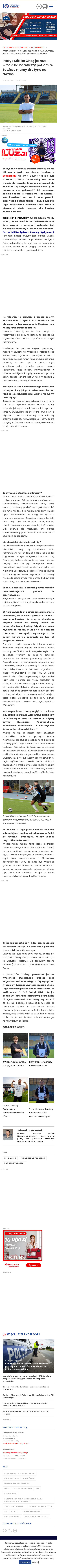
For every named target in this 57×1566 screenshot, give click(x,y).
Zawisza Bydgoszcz (14, 1163)
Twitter (10, 1531)
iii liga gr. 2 (10, 1158)
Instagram (15, 1531)
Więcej (35, 1562)
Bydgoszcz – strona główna (19, 1473)
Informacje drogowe (39, 6)
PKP (38, 1488)
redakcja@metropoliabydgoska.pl (15, 1443)
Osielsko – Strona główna (18, 1488)
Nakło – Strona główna (16, 1483)
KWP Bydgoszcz (12, 1517)
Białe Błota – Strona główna (19, 1478)
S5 (5, 1511)
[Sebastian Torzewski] (8, 1134)
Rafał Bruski (10, 1494)
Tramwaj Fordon (31, 1511)
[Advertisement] (28, 284)
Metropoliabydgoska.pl (15, 47)
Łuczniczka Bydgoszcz (40, 1506)
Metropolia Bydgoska (11, 6)
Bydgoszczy (9, 175)
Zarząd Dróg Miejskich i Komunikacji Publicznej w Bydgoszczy (23, 1500)
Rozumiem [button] (25, 1562)
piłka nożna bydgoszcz (33, 1158)
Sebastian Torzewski (30, 1130)
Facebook (5, 1531)
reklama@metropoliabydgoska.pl (15, 1453)
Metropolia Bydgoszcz (36, 1517)
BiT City (15, 1511)
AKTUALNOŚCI (37, 47)
